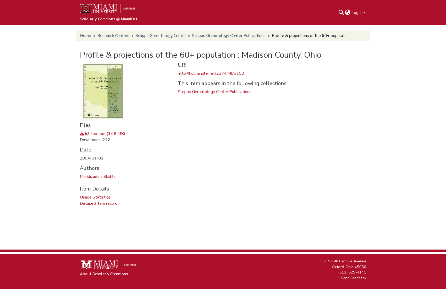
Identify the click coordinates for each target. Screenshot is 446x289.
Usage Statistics (95, 197)
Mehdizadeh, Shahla (98, 176)
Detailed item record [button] (98, 203)
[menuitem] (348, 13)
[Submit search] (341, 13)
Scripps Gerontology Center (161, 36)
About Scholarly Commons (104, 274)
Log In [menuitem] (357, 13)
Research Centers (113, 36)
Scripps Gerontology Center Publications (229, 36)
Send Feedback (353, 277)
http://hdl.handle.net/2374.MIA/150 (211, 73)
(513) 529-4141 (352, 272)
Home (85, 36)
